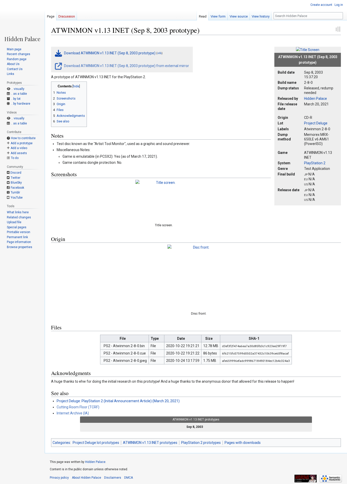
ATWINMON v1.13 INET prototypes (150, 443)
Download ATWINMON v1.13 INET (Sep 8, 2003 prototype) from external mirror (126, 66)
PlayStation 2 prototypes (201, 443)
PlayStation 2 (314, 163)
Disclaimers (112, 477)
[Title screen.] (163, 200)
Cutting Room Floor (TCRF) (78, 407)
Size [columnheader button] (209, 338)
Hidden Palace (315, 98)
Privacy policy (59, 477)
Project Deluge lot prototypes (96, 443)
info (159, 53)
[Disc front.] (199, 276)
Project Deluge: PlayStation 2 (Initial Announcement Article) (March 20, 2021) (118, 401)
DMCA (128, 477)
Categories (61, 443)
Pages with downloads (243, 443)
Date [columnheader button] (181, 338)
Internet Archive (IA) (73, 413)
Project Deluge (315, 123)
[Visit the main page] (22, 21)
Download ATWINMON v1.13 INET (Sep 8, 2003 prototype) (109, 53)
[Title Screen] (307, 49)
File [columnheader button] (123, 338)
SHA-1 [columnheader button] (254, 338)
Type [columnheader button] (155, 338)
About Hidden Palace (86, 477)
